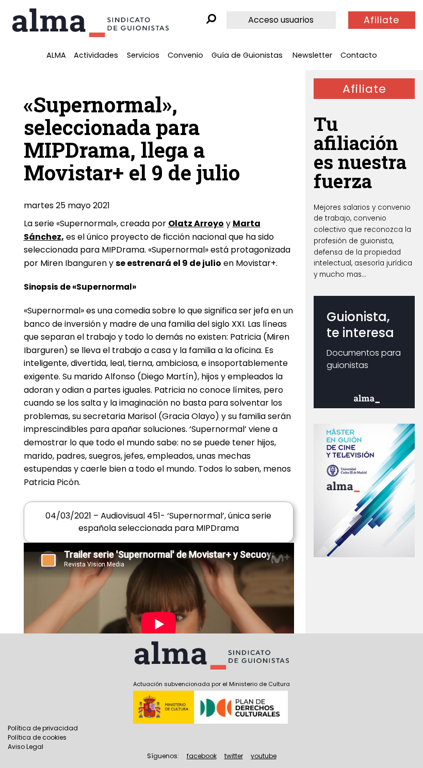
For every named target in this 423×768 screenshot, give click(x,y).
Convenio (185, 55)
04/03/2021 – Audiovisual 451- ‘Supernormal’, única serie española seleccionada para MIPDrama (158, 522)
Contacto (358, 55)
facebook (202, 756)
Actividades (96, 55)
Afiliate (381, 20)
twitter (233, 756)
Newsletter (312, 55)
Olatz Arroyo (196, 223)
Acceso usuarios (281, 20)
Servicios (143, 55)
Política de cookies (37, 737)
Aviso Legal (25, 746)
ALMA (56, 55)
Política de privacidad (43, 728)
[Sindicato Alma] (90, 22)
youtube (263, 756)
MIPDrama (123, 250)
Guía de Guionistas (247, 55)
